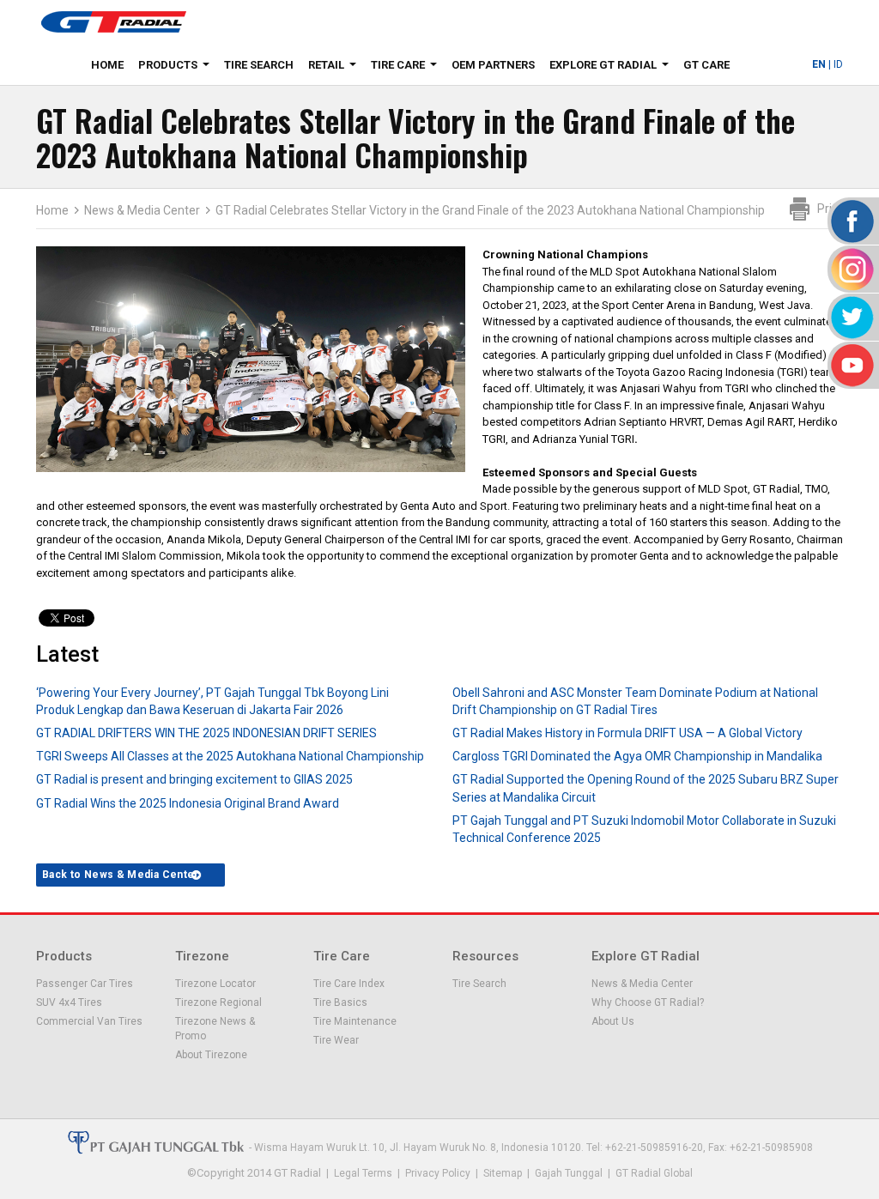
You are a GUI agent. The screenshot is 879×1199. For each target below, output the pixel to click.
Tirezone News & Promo (215, 1028)
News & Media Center (142, 210)
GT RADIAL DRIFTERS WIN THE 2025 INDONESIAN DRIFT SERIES (206, 733)
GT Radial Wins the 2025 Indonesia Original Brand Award (187, 803)
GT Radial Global (654, 1173)
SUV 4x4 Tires (69, 1002)
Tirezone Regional (218, 1002)
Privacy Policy (437, 1173)
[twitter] (851, 317)
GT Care (706, 64)
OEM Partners (493, 64)
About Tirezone (211, 1055)
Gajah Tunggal (569, 1173)
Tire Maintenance (355, 1021)
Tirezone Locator (215, 984)
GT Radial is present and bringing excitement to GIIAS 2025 (194, 779)
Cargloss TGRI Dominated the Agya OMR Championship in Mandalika (637, 756)
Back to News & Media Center (120, 875)
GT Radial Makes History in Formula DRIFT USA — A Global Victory (627, 733)
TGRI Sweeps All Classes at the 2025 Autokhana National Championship (230, 756)
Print (830, 208)
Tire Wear (336, 1040)
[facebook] (851, 221)
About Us (612, 1021)
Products (177, 67)
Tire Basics (340, 1002)
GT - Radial (113, 21)
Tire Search (259, 64)
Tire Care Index (349, 984)
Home (107, 64)
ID (838, 64)
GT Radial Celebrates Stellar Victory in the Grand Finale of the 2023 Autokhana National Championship (490, 210)
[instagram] (851, 269)
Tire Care (407, 67)
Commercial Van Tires (89, 1021)
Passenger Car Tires (84, 984)
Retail (335, 67)
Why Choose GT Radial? (647, 1002)
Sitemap (502, 1173)
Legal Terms (363, 1173)
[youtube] (851, 365)
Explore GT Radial (612, 67)
